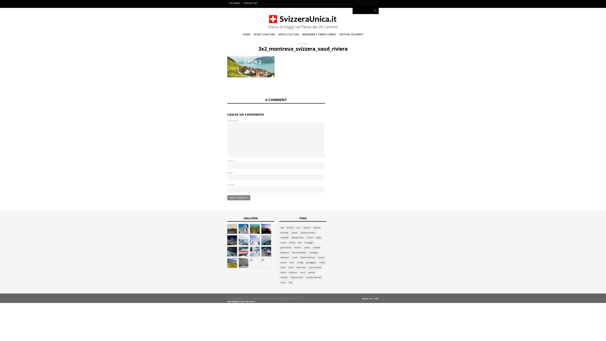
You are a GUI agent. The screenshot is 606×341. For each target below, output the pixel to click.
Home (246, 34)
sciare (283, 267)
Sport (291, 267)
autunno (306, 227)
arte (298, 227)
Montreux (285, 257)
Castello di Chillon (307, 232)
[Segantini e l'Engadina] (232, 232)
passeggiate (311, 262)
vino (290, 282)
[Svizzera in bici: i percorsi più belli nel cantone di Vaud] (266, 267)
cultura (310, 237)
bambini (317, 227)
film (299, 242)
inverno (297, 247)
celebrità (284, 237)
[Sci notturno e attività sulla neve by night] (232, 255)
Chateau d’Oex (297, 237)
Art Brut (290, 227)
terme (283, 272)
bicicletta (284, 232)
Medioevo (285, 252)
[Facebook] (349, 10)
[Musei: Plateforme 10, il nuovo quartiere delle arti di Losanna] (243, 267)
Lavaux (307, 247)
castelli (294, 232)
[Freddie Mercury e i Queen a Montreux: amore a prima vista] (266, 232)
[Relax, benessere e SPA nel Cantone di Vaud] (255, 232)
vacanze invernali (313, 277)
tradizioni (293, 272)
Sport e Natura (264, 34)
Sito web (231, 184)
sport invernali (315, 267)
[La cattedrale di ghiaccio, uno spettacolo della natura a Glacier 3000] (243, 255)
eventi (283, 242)
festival (292, 242)
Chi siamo (234, 3)
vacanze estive (297, 277)
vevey (283, 282)
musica (284, 262)
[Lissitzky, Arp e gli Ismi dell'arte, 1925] (243, 232)
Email (230, 172)
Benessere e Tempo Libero (319, 34)
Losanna (316, 247)
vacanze (284, 277)
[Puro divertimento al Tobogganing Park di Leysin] (266, 244)
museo (321, 257)
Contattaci (250, 3)
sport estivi (301, 267)
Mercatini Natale (299, 252)
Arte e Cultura (288, 34)
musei (294, 257)
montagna (313, 252)
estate (318, 237)
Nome (230, 161)
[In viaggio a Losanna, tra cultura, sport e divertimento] (255, 267)
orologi (300, 262)
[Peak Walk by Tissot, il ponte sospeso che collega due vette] (243, 244)
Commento (233, 120)
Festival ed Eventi (351, 34)
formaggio (309, 242)
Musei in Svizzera (307, 257)
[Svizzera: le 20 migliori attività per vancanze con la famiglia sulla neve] (255, 244)
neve (292, 262)
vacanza (311, 272)
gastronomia (286, 247)
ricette (322, 262)
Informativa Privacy (241, 301)
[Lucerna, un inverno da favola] (232, 244)
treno (302, 272)
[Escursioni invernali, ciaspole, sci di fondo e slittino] (255, 255)
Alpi (282, 227)
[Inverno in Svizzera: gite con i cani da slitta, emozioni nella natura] (266, 255)
